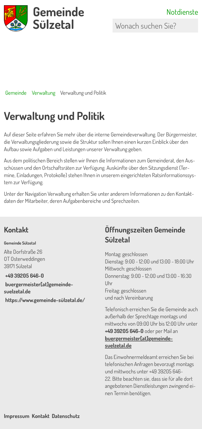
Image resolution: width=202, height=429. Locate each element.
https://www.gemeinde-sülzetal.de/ (44, 299)
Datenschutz (66, 415)
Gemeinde (16, 92)
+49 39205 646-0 (24, 275)
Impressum (16, 415)
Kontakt (40, 415)
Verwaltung (43, 92)
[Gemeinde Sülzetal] (50, 272)
